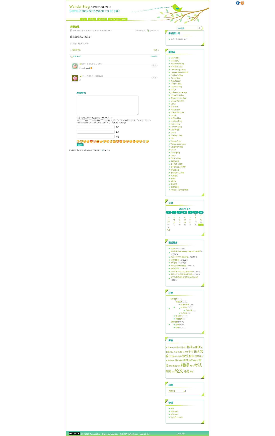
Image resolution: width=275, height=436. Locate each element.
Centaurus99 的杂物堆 (179, 72)
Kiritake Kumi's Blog (178, 98)
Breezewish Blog (177, 63)
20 (185, 222)
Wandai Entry (176, 141)
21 (190, 222)
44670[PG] (175, 58)
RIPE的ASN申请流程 (178, 265)
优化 (184, 347)
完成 (197, 351)
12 (179, 220)
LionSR (173, 104)
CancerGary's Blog (178, 69)
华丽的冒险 (175, 161)
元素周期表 (175, 260)
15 (195, 220)
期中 (172, 360)
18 (174, 222)
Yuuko (173, 155)
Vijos (172, 138)
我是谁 (92, 19)
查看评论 (141, 30)
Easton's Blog (176, 84)
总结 (180, 356)
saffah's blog (176, 118)
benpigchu (175, 61)
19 (179, 222)
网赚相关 (179, 319)
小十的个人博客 (177, 164)
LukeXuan (174, 106)
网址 (117, 137)
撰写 (197, 356)
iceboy (173, 89)
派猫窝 (173, 178)
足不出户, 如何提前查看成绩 (181, 274)
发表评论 (153, 30)
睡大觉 (195, 360)
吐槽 (177, 324)
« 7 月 (168, 230)
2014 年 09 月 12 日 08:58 (92, 76)
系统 (170, 366)
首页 (83, 19)
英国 (168, 371)
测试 (185, 360)
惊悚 (185, 356)
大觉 (186, 352)
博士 (171, 352)
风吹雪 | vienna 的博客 (179, 190)
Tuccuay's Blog (176, 135)
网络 (192, 365)
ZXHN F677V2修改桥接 (179, 257)
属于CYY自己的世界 (178, 167)
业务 (177, 347)
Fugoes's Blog (176, 86)
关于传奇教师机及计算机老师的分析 (184, 277)
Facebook (237, 3)
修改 (198, 347)
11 (174, 220)
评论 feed (174, 414)
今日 (181, 347)
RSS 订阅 (242, 3)
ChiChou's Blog (177, 75)
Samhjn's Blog (176, 121)
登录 (172, 408)
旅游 (169, 360)
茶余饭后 (174, 184)
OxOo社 (174, 115)
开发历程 (184, 307)
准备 (168, 351)
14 (190, 220)
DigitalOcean (176, 81)
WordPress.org (176, 417)
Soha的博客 (175, 129)
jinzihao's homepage (179, 92)
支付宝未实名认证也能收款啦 (182, 271)
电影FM (173, 181)
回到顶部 (181, 433)
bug (167, 347)
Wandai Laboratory (178, 144)
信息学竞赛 (185, 304)
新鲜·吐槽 (174, 321)
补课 (156, 50)
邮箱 (117, 132)
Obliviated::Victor (177, 112)
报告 (191, 356)
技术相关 (174, 299)
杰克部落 (174, 175)
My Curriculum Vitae (118, 19)
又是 (175, 352)
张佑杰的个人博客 (177, 172)
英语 (87, 43)
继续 (185, 365)
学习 (190, 351)
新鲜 (74, 43)
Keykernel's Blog (177, 95)
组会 (174, 365)
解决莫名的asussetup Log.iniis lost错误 (186, 251)
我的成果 (189, 310)
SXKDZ (173, 132)
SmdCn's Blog (176, 127)
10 (168, 220)
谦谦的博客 (175, 187)
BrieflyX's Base (176, 66)
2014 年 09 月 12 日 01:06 (92, 64)
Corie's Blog (175, 78)
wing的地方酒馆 (177, 147)
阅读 (191, 371)
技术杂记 (184, 313)
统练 (82, 43)
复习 (182, 351)
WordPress (133, 434)
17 (168, 222)
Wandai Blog (79, 6)
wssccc (173, 149)
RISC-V (172, 347)
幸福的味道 (175, 170)
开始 (171, 356)
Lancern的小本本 (177, 101)
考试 (198, 364)
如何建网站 (175, 268)
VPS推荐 (102, 19)
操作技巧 (179, 316)
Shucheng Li (175, 124)
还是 (186, 371)
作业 (190, 347)
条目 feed (174, 411)
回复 (154, 65)
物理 (191, 360)
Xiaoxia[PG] (175, 152)
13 (185, 220)
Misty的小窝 (175, 109)
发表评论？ (77, 56)
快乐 (176, 356)
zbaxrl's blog (176, 158)
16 (201, 220)
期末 (177, 360)
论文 (179, 370)
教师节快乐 (75, 50)
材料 (181, 360)
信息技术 (179, 301)
